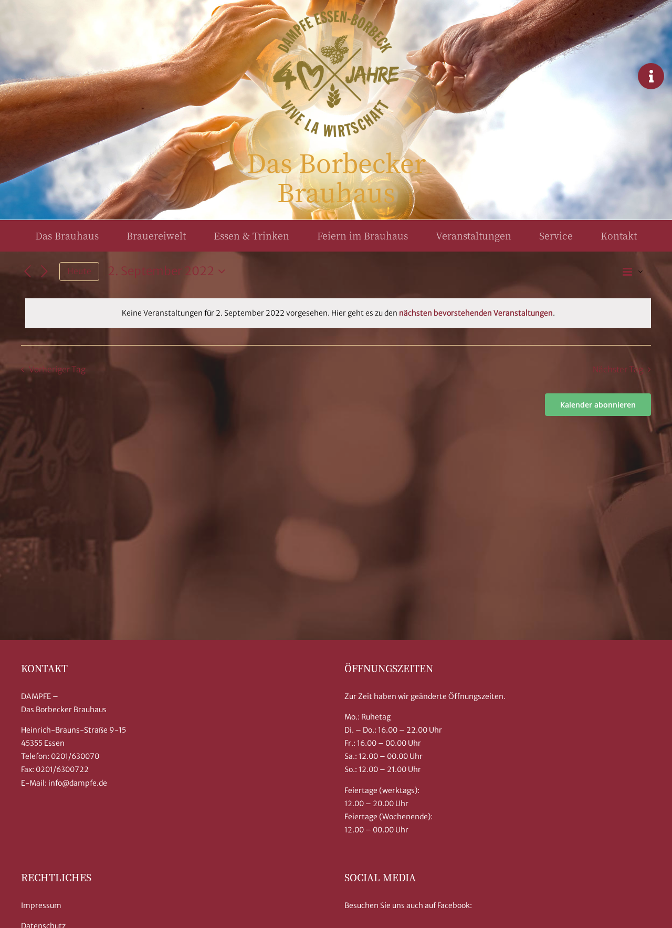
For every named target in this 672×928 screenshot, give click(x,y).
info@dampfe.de (77, 783)
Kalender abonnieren (598, 404)
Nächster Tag (618, 369)
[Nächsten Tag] (44, 271)
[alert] (338, 313)
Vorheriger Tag (57, 369)
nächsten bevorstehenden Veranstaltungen (476, 313)
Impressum (41, 905)
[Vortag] (27, 271)
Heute (79, 271)
